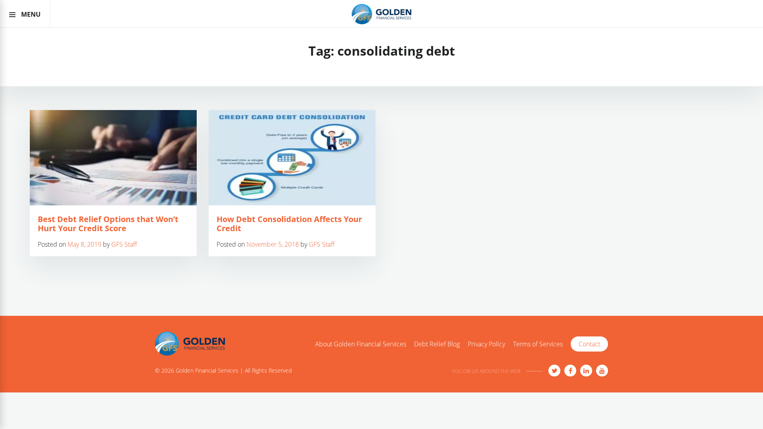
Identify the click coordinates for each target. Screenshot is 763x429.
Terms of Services (538, 344)
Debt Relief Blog (437, 344)
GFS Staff (124, 244)
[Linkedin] (586, 371)
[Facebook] (570, 371)
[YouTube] (602, 371)
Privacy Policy (486, 344)
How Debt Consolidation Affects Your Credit (289, 224)
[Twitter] (554, 371)
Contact (589, 344)
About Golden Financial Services (360, 344)
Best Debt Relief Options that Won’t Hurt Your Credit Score (108, 224)
